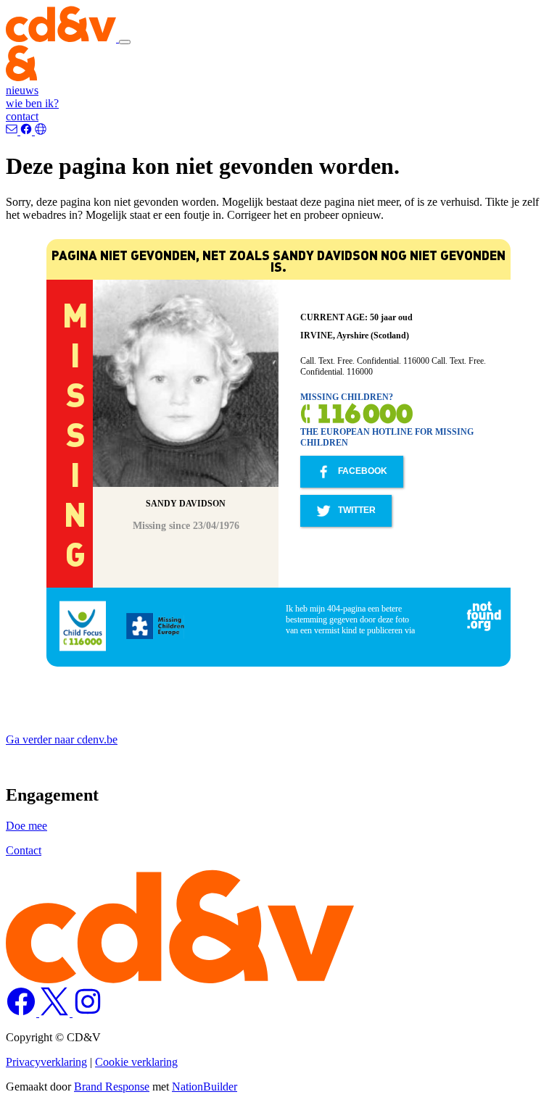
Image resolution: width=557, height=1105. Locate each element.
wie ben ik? (32, 103)
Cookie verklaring (136, 1062)
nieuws (22, 90)
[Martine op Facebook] (27, 131)
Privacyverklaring (46, 1062)
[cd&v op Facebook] (22, 1012)
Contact (23, 850)
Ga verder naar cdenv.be (61, 739)
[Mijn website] (40, 131)
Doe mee (26, 826)
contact (22, 116)
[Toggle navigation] (125, 42)
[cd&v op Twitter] (56, 1012)
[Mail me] (13, 131)
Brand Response (111, 1086)
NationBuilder (204, 1086)
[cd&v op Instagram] (88, 1012)
